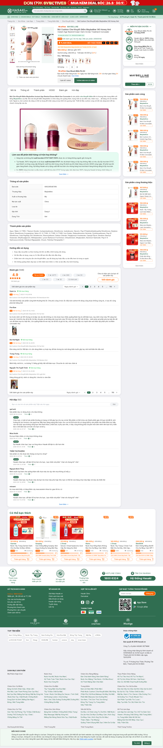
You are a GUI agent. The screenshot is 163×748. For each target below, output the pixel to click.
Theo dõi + (135, 84)
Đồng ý (147, 743)
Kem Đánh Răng (102, 676)
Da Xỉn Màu (104, 717)
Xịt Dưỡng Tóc (122, 697)
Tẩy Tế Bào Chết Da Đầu (135, 691)
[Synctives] (95, 622)
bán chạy (65, 17)
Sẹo (101, 722)
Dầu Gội (120, 689)
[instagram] (87, 602)
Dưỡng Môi (75, 699)
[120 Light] (67, 61)
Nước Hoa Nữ (49, 676)
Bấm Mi (131, 717)
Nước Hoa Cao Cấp (67, 679)
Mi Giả (137, 717)
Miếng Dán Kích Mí (124, 720)
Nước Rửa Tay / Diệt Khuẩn (18, 697)
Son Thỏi (95, 699)
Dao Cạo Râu (33, 691)
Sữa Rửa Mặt (60, 689)
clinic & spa (74, 17)
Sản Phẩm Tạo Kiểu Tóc (126, 699)
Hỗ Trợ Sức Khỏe (123, 679)
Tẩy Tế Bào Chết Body (31, 712)
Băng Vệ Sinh (12, 689)
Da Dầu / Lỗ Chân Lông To (90, 712)
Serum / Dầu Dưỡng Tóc (142, 694)
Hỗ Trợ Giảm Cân (144, 712)
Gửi (114, 404)
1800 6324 (111, 578)
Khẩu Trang (73, 712)
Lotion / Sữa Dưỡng (60, 697)
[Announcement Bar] (81, 3)
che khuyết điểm (86, 96)
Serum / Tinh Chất (71, 694)
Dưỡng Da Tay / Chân (24, 714)
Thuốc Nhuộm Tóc (135, 697)
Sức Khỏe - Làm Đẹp (25, 21)
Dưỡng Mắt (66, 699)
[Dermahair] (65, 622)
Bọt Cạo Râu (11, 694)
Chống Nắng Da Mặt (51, 702)
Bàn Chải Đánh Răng (88, 676)
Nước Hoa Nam (60, 676)
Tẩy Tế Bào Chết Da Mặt (53, 691)
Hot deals (36, 17)
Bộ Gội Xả (121, 691)
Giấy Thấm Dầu (86, 705)
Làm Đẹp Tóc (132, 712)
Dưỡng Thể (11, 714)
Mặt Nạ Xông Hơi (37, 694)
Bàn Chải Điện (98, 682)
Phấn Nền (98, 689)
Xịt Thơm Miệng (86, 682)
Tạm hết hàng (65, 80)
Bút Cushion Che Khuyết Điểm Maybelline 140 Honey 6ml (98, 21)
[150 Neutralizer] (81, 61)
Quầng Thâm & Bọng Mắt (90, 722)
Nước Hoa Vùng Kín (51, 682)
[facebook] (82, 602)
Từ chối (137, 743)
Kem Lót (83, 689)
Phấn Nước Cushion (88, 691)
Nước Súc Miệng (87, 679)
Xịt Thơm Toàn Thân (51, 679)
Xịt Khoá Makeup (95, 694)
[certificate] (139, 636)
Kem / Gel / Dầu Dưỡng (52, 699)
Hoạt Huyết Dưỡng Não (138, 682)
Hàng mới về (55, 17)
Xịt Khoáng (48, 697)
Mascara (91, 697)
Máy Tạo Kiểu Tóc (124, 702)
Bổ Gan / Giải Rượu (137, 679)
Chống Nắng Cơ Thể (14, 717)
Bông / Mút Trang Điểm (15, 702)
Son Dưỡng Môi (101, 697)
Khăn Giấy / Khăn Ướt (25, 689)
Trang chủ (11, 21)
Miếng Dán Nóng (23, 694)
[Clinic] (35, 622)
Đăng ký (149, 593)
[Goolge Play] (141, 606)
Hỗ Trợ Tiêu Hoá (123, 676)
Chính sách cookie (86, 739)
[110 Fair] (74, 61)
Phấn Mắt (84, 697)
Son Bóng (103, 699)
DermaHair (84, 17)
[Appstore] (141, 602)
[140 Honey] (88, 61)
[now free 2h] (62, 26)
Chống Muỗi (33, 697)
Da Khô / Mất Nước (108, 712)
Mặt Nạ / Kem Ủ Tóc (124, 694)
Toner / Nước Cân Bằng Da (54, 694)
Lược (137, 699)
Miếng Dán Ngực (28, 699)
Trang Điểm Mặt (53, 21)
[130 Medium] (60, 61)
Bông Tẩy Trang (87, 702)
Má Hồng (112, 691)
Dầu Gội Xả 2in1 (145, 689)
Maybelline (72, 27)
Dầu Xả (126, 689)
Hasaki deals (26, 17)
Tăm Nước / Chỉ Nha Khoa (103, 679)
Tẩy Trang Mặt (49, 689)
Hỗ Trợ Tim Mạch (137, 676)
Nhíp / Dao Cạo (137, 720)
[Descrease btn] (66, 67)
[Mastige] (128, 621)
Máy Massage (49, 714)
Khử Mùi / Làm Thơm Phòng (17, 691)
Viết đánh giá (108, 279)
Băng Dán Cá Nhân (51, 712)
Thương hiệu (45, 17)
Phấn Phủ (84, 694)
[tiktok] (92, 602)
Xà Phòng (18, 712)
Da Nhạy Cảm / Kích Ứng (106, 714)
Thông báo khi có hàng (86, 80)
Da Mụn (93, 714)
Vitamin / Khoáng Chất (125, 714)
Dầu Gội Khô (134, 689)
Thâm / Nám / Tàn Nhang (90, 720)
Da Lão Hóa (85, 714)
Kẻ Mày (105, 694)
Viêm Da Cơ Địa (109, 722)
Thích (26, 414)
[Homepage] (17, 11)
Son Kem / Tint (86, 699)
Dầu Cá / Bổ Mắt (123, 682)
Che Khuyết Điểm (68, 21)
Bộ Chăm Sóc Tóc (138, 702)
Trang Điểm (40, 21)
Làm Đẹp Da (121, 712)
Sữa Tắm (10, 712)
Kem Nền (90, 689)
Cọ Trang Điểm (99, 702)
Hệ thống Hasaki (140, 578)
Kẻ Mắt (111, 694)
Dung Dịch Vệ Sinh (14, 699)
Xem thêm (75, 76)
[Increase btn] (77, 67)
